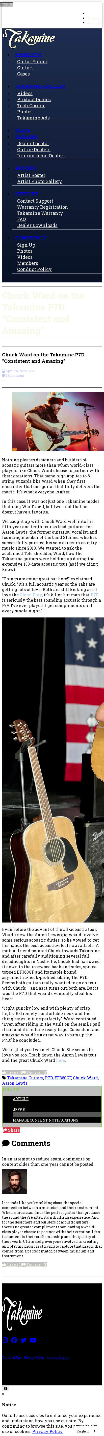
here (60, 1060)
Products (28, 54)
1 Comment (15, 375)
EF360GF (63, 1077)
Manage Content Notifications (45, 1120)
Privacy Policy (34, 1357)
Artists (25, 168)
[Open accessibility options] (5, 1388)
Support (26, 194)
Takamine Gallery (40, 86)
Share (13, 1130)
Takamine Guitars (25, 1077)
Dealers (26, 136)
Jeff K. (19, 1109)
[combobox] (86, 1431)
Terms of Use (11, 1357)
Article (21, 1098)
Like (14, 1072)
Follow (11, 1089)
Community (31, 238)
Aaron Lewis (15, 1083)
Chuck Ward (85, 1077)
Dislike (36, 1072)
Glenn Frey (31, 594)
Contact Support (58, 1357)
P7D (95, 594)
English (82, 1431)
